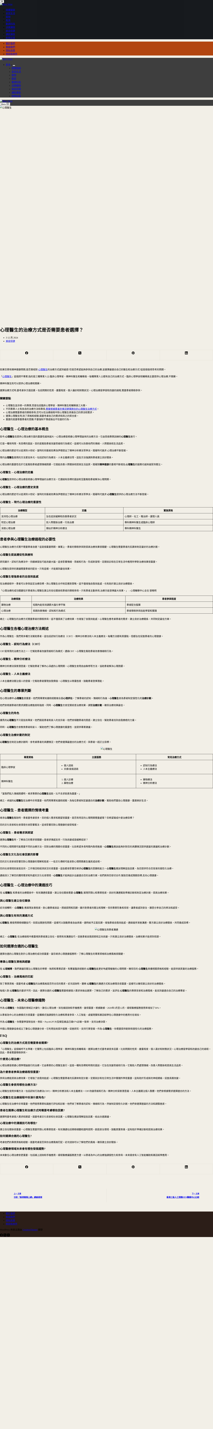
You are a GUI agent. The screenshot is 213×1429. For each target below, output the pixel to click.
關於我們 (10, 43)
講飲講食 (16, 92)
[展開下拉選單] (14, 65)
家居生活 (16, 71)
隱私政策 (10, 50)
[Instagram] (8, 1235)
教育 (14, 78)
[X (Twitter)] (79, 355)
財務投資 (16, 96)
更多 (8, 64)
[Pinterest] (133, 355)
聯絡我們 (10, 47)
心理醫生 (43, 369)
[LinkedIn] (186, 355)
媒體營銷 (16, 68)
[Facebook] (26, 355)
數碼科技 (16, 82)
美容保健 (16, 89)
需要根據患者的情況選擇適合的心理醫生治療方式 (71, 409)
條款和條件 (11, 54)
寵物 (14, 75)
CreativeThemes (30, 1229)
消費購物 (16, 85)
